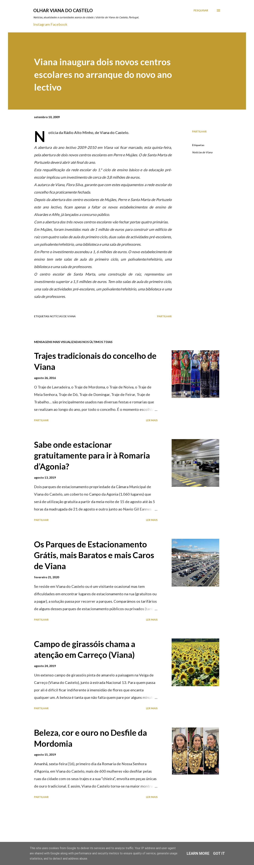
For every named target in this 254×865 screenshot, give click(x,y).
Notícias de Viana (202, 152)
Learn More (198, 853)
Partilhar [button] (199, 131)
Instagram (41, 24)
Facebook (59, 24)
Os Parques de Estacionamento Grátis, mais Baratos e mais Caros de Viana (94, 555)
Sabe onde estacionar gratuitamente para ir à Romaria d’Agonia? (92, 455)
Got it (219, 853)
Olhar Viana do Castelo (63, 10)
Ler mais (151, 420)
